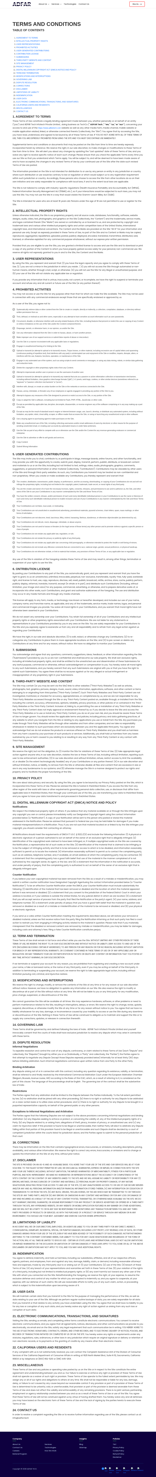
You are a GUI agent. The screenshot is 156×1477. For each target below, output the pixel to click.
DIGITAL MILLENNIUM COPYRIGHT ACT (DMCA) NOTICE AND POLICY (46, 70)
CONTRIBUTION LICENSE (27, 54)
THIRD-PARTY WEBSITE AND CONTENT (33, 60)
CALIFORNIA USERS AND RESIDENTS (33, 105)
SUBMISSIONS (22, 57)
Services (56, 4)
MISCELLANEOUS (24, 108)
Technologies (70, 4)
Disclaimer (117, 1457)
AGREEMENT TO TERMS (27, 38)
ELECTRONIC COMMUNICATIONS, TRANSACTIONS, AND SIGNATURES (47, 102)
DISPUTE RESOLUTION (26, 83)
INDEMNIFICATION (24, 95)
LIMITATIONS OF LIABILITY (27, 92)
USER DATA (21, 99)
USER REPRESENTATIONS (28, 44)
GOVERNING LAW (24, 79)
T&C (114, 1444)
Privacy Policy (118, 1447)
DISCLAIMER (22, 89)
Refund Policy (118, 1454)
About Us (43, 4)
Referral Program (20, 1454)
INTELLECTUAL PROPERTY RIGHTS (32, 41)
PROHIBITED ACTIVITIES (27, 47)
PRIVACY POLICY (24, 67)
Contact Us (84, 4)
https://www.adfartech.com (49, 128)
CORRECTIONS (23, 86)
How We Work (50, 1450)
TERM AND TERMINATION (27, 73)
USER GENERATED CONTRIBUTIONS (32, 51)
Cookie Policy (118, 1450)
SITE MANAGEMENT (25, 63)
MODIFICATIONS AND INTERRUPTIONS (33, 76)
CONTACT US (22, 111)
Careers (16, 1450)
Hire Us (136, 4)
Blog (81, 1444)
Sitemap (83, 1447)
